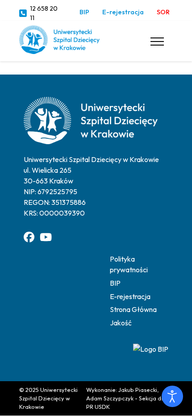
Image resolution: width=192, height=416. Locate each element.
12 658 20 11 (44, 13)
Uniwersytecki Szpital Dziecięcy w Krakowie (48, 398)
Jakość (121, 322)
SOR (163, 12)
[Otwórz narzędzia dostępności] (172, 396)
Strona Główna (133, 309)
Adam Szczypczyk (110, 398)
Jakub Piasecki (137, 389)
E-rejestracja (123, 12)
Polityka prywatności (129, 264)
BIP (84, 12)
